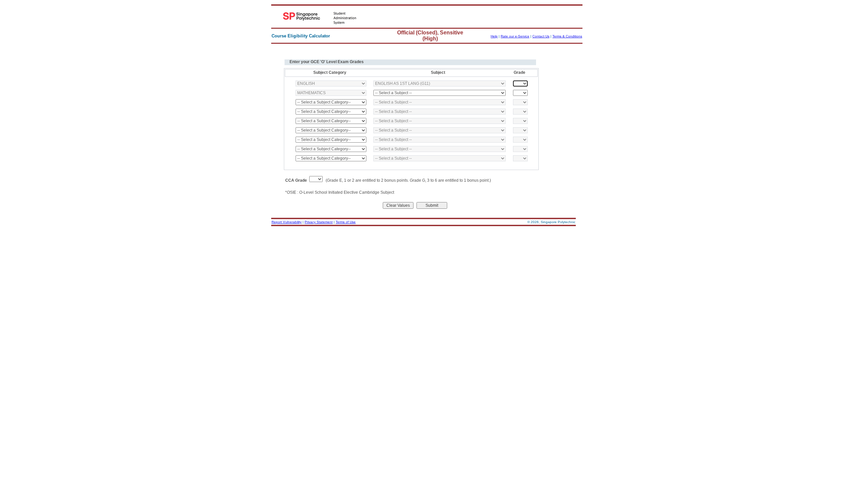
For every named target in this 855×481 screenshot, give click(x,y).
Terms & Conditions (567, 36)
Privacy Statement (319, 222)
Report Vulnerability (287, 222)
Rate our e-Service (515, 36)
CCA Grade (296, 180)
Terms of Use (346, 222)
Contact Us (540, 36)
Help (494, 36)
